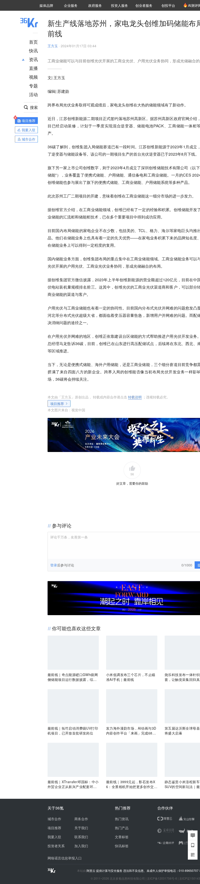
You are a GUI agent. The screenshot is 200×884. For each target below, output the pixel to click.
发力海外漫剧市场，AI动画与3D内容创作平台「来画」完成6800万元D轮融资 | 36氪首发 (131, 730)
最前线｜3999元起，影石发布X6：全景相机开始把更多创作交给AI (131, 784)
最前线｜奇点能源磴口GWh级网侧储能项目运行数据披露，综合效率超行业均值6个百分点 (73, 677)
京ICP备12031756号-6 (162, 878)
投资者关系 (56, 845)
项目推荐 (57, 403)
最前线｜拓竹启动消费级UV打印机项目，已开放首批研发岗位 (73, 730)
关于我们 (81, 827)
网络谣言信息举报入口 (65, 858)
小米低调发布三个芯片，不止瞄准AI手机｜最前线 (130, 677)
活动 (33, 94)
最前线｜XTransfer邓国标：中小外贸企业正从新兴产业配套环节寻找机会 (73, 784)
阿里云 (91, 870)
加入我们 (81, 845)
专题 (33, 85)
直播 (33, 68)
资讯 (33, 59)
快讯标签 (122, 845)
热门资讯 (122, 818)
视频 (33, 77)
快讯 (33, 50)
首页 (33, 41)
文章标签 (122, 836)
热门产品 (122, 827)
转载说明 (135, 397)
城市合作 (54, 818)
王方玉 (53, 45)
